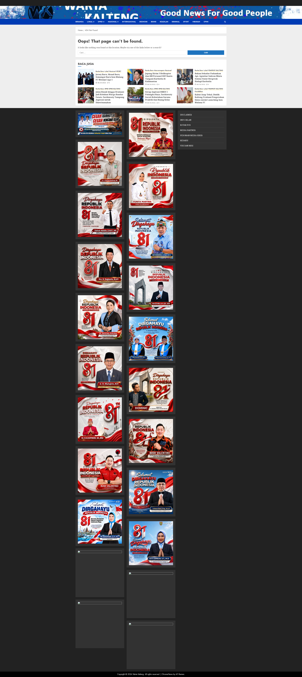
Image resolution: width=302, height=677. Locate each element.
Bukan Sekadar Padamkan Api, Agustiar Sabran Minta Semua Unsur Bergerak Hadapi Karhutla (208, 77)
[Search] (225, 21)
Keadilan (164, 22)
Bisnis (153, 22)
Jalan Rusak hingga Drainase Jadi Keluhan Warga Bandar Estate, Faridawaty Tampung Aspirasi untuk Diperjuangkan (110, 97)
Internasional (129, 22)
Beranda (80, 22)
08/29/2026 (102, 83)
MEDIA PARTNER (187, 130)
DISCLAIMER (186, 114)
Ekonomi (143, 22)
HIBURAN (196, 22)
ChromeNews (167, 674)
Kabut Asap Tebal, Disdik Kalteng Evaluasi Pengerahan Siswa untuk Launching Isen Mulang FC (209, 98)
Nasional (112, 22)
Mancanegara (159, 70)
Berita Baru (100, 71)
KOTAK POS (185, 125)
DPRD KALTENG (114, 89)
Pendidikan (199, 92)
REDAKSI (184, 140)
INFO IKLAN (185, 120)
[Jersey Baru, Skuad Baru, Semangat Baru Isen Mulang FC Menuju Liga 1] (86, 77)
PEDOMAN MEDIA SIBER (191, 135)
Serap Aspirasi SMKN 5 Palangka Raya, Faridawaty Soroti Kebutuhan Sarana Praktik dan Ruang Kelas (158, 96)
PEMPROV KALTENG (215, 70)
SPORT (186, 22)
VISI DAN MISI (186, 145)
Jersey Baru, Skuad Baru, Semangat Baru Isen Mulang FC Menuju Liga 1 (109, 77)
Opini (206, 22)
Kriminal (176, 22)
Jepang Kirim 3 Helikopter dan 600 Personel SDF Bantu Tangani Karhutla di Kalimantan (158, 77)
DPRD (100, 22)
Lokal (90, 22)
